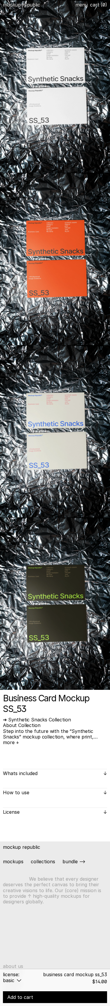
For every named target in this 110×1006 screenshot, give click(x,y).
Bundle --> (73, 861)
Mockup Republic (21, 5)
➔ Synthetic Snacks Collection (37, 720)
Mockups (13, 861)
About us (13, 966)
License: (11, 974)
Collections (43, 861)
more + (11, 742)
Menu (81, 5)
